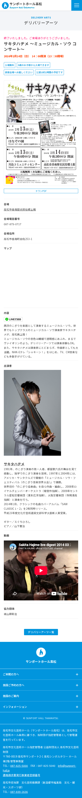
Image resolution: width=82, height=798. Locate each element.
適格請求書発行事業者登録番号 (21, 775)
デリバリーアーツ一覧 (41, 632)
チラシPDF (41, 190)
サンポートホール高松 (26, 4)
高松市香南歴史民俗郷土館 (20, 209)
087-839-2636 (19, 792)
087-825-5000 (19, 766)
